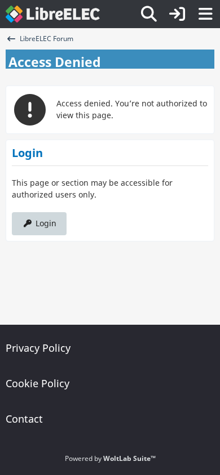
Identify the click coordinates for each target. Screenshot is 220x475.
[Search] (149, 14)
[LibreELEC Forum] (52, 14)
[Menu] (205, 14)
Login (46, 223)
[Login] (177, 14)
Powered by (110, 458)
